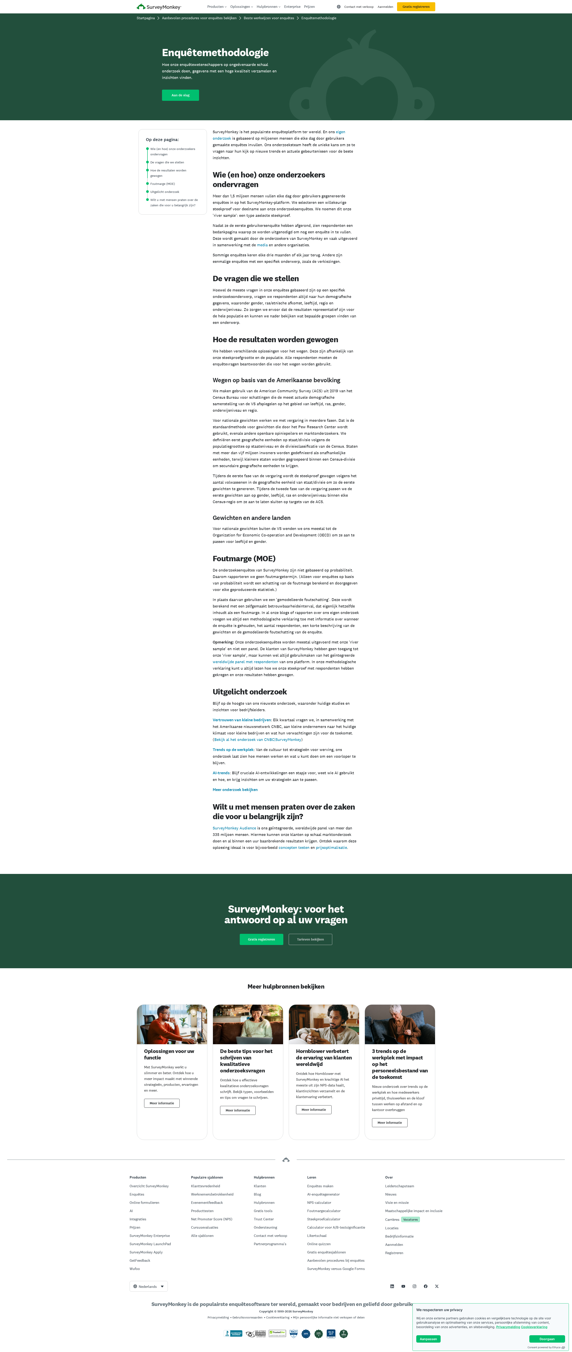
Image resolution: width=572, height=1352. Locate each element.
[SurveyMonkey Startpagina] (159, 7)
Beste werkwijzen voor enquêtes (269, 18)
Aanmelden (385, 7)
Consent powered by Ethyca (544, 1347)
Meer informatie (162, 1103)
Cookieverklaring (534, 1327)
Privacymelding (508, 1327)
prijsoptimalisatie (331, 847)
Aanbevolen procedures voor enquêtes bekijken (199, 18)
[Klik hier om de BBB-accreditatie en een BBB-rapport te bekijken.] (233, 1336)
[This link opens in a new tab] (392, 1286)
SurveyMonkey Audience (234, 828)
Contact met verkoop (359, 7)
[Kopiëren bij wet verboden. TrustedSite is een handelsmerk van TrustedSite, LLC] (277, 1336)
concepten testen (294, 847)
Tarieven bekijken (310, 939)
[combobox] (149, 1286)
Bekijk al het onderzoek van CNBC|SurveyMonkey (257, 739)
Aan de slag (180, 95)
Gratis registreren (416, 6)
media (262, 244)
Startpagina (146, 18)
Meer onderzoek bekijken (235, 789)
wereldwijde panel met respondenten (245, 661)
